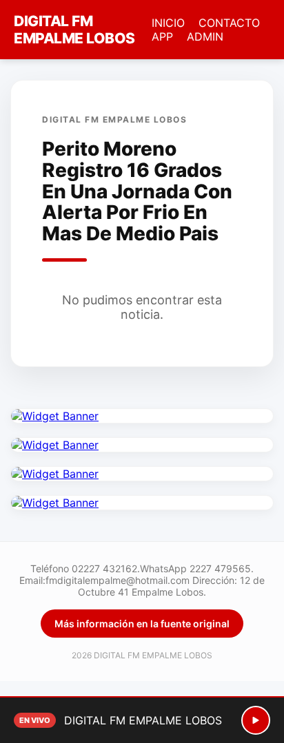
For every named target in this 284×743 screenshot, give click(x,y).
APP (162, 36)
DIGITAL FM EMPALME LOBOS (74, 29)
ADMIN (205, 36)
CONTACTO (229, 23)
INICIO (168, 23)
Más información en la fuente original (142, 623)
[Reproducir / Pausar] (255, 720)
